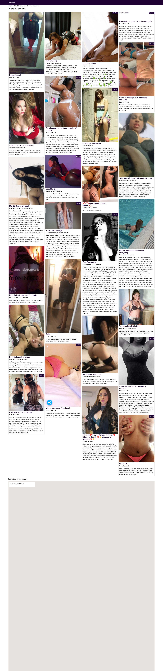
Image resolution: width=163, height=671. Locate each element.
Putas (10, 6)
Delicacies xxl (15, 75)
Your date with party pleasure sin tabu (135, 178)
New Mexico (27, 6)
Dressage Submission (92, 143)
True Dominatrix (89, 262)
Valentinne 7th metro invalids (21, 145)
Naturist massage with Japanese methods (133, 99)
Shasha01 (123, 464)
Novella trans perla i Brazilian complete (135, 21)
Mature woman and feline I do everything (131, 251)
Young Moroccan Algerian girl (58, 408)
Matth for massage (54, 230)
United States (18, 6)
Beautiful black (52, 189)
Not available (51, 61)
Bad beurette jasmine (92, 374)
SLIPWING (11, 2)
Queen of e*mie (89, 64)
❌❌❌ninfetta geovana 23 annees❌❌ (94, 204)
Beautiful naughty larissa (19, 357)
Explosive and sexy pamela (20, 412)
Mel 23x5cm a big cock (19, 206)
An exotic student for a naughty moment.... (132, 387)
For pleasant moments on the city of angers (61, 129)
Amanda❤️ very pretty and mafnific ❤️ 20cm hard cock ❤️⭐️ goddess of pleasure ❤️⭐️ (99, 437)
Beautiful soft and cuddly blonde (23, 295)
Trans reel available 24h (129, 326)
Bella (48, 334)
